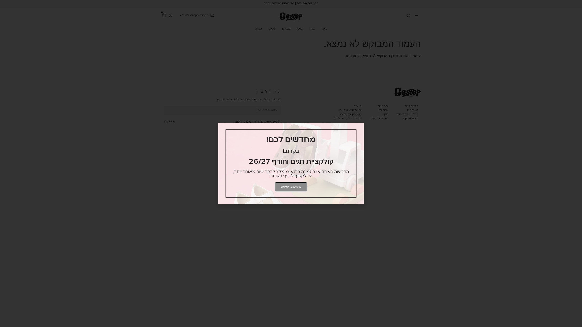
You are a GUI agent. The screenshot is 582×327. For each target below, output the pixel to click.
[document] (291, 163)
